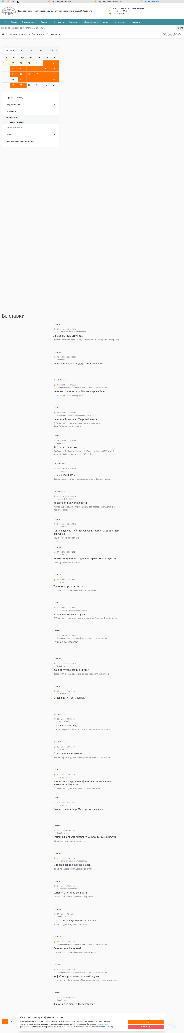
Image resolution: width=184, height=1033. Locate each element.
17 (54, 74)
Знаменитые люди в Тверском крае (74, 1004)
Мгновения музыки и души (69, 614)
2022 (32, 50)
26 (13, 85)
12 (13, 74)
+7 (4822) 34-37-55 (120, 11)
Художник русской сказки (68, 586)
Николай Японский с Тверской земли (75, 419)
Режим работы (119, 14)
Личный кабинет (152, 1)
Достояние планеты (65, 447)
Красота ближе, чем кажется (70, 502)
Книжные (57, 324)
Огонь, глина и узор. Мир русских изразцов (78, 809)
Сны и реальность (64, 474)
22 (37, 80)
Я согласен (146, 1022)
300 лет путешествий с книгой (71, 669)
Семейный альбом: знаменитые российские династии (85, 836)
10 (54, 68)
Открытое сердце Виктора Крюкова (74, 920)
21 (29, 80)
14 (29, 74)
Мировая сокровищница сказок (71, 864)
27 (21, 85)
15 (37, 74)
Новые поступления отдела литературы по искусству (84, 558)
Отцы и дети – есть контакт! (69, 697)
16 (46, 74)
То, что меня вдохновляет (68, 753)
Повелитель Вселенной (67, 948)
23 (46, 80)
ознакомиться (102, 1024)
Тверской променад (65, 725)
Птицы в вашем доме (65, 642)
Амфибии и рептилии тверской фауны (76, 976)
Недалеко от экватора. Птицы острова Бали (79, 391)
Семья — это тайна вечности (70, 892)
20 (21, 80)
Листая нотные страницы (68, 335)
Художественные (59, 380)
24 (54, 80)
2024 (52, 50)
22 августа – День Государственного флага (78, 363)
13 (21, 74)
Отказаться (145, 1027)
